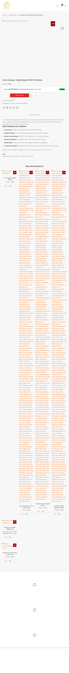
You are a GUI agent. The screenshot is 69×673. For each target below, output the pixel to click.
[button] (10, 560)
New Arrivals (15, 103)
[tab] (34, 115)
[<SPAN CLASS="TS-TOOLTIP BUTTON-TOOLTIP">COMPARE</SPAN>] (36, 95)
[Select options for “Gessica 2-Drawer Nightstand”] (10, 537)
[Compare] (5, 185)
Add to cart (19, 95)
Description (34, 115)
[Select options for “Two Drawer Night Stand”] (10, 185)
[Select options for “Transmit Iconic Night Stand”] (42, 511)
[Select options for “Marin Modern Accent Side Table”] (26, 513)
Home (4, 15)
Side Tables (28, 150)
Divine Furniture (46, 150)
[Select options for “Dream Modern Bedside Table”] (59, 513)
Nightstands (12, 15)
